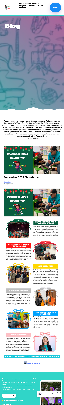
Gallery (32, 6)
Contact (22, 8)
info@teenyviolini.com (13, 401)
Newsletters (7, 182)
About (28, 4)
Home (21, 4)
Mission (35, 4)
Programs (23, 6)
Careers (39, 6)
